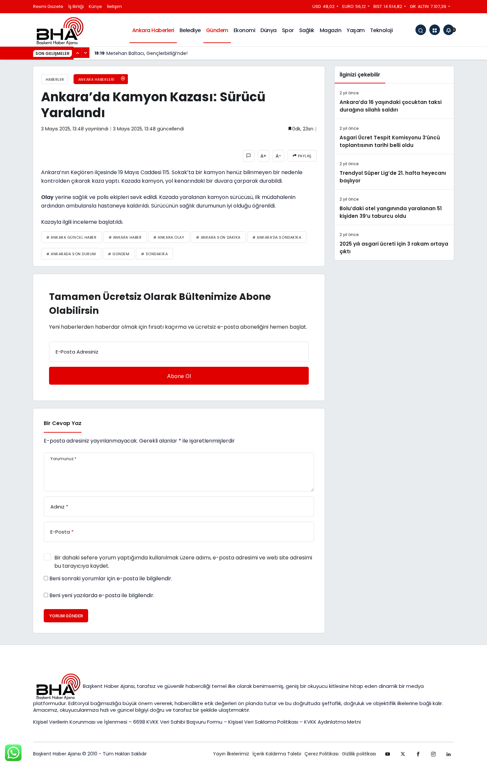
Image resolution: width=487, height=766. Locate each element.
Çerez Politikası (321, 753)
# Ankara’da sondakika (276, 237)
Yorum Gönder (66, 615)
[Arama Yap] (420, 29)
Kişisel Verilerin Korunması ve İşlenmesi (81, 721)
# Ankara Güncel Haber (71, 237)
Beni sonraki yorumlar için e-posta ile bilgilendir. (110, 578)
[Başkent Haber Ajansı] (59, 30)
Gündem (217, 30)
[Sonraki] (85, 52)
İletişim (114, 6)
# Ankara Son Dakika (218, 237)
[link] (448, 754)
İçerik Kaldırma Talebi (276, 753)
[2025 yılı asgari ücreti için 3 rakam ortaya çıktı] (394, 242)
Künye (95, 6)
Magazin (331, 30)
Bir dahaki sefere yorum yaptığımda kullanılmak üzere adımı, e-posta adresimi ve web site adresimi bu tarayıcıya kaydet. (183, 562)
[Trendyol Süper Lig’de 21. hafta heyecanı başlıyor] (394, 171)
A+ (263, 156)
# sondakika (154, 254)
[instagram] (433, 754)
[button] (434, 29)
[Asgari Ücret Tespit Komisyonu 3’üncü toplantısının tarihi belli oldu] (394, 136)
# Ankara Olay (168, 237)
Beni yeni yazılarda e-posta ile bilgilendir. (101, 595)
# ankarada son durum (71, 254)
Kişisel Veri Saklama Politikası (263, 721)
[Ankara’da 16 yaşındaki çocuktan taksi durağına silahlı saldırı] (394, 101)
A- (278, 156)
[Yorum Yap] (248, 156)
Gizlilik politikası (359, 753)
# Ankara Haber (125, 237)
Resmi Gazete (48, 6)
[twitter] (403, 754)
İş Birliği (76, 6)
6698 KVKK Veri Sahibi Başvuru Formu (177, 721)
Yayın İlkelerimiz (231, 753)
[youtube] (387, 754)
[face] (418, 754)
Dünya (268, 30)
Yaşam (356, 30)
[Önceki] (77, 52)
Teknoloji (381, 30)
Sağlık (306, 30)
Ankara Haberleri (153, 30)
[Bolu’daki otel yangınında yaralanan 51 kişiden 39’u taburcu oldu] (394, 207)
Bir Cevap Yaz (62, 423)
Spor (288, 30)
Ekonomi (244, 30)
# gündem (118, 254)
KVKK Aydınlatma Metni (332, 721)
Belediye (190, 30)
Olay (47, 197)
